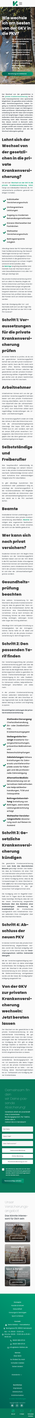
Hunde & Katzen (17, 1305)
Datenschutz (18, 1392)
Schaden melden (17, 1363)
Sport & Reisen (17, 1316)
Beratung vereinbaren (17, 74)
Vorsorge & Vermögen (17, 1312)
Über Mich (17, 1356)
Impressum (17, 1388)
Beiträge (8, 266)
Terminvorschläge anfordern (12, 1181)
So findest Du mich (17, 1359)
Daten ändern (17, 1366)
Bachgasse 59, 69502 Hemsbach (19, 1328)
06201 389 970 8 (19, 1340)
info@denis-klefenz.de (19, 1347)
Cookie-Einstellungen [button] (17, 1399)
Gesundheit (17, 1309)
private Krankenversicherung (16, 97)
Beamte (26, 520)
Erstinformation (17, 1395)
